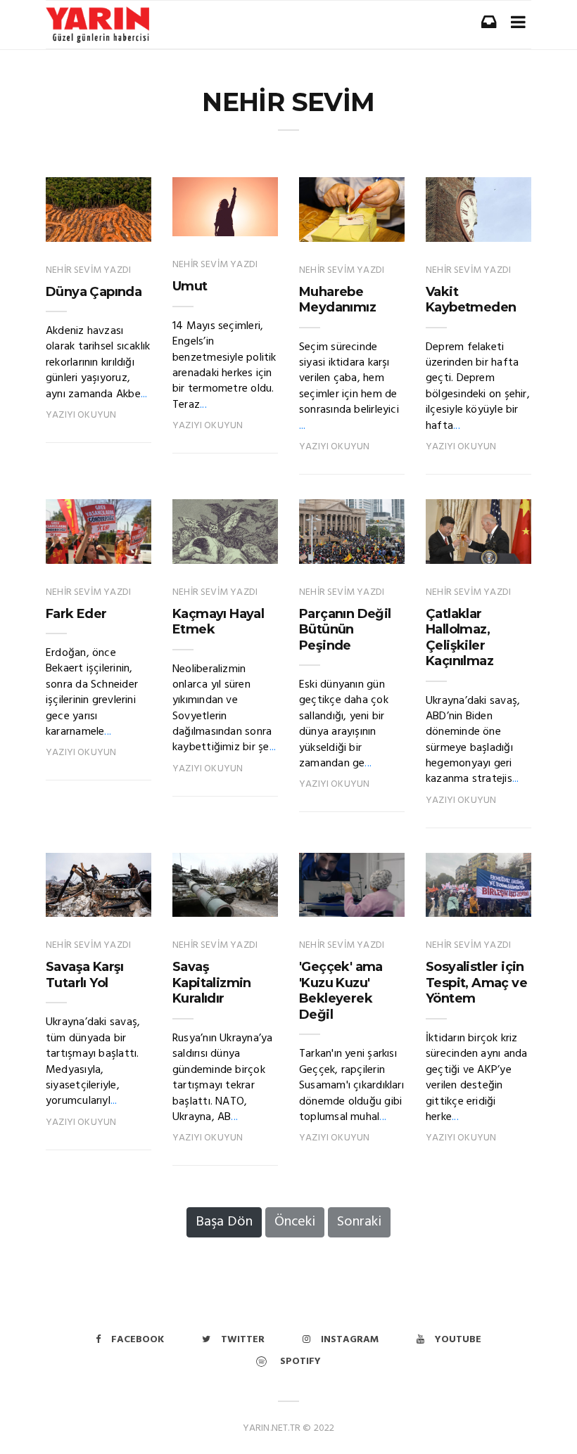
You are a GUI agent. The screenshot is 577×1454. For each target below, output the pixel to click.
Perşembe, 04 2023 (102, 542)
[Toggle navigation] (518, 22)
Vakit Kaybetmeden (471, 300)
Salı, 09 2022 (358, 549)
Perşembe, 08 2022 (483, 542)
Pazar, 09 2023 (352, 227)
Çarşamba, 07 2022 (100, 895)
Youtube (458, 1340)
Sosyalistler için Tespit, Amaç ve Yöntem (476, 982)
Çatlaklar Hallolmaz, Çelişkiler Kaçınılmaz (459, 637)
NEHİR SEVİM (288, 101)
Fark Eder (76, 614)
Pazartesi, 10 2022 (228, 542)
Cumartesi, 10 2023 (227, 214)
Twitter (243, 1340)
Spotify (299, 1361)
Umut (190, 286)
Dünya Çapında (93, 292)
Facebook (137, 1340)
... (144, 394)
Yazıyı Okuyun (81, 415)
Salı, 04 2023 (484, 227)
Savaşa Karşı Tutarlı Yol (85, 975)
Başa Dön (224, 1222)
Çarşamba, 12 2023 (101, 220)
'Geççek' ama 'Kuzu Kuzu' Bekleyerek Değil (341, 990)
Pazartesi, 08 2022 (354, 895)
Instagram (350, 1340)
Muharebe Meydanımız (337, 300)
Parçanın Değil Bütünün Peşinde (345, 629)
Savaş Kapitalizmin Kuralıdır (211, 982)
